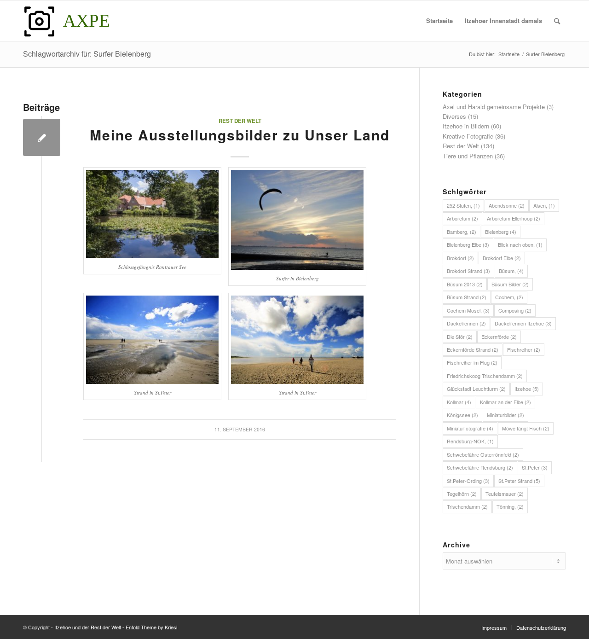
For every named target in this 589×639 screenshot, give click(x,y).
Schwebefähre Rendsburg (480, 467)
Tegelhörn (462, 493)
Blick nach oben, (520, 244)
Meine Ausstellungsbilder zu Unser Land (240, 135)
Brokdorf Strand (468, 270)
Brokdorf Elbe (502, 257)
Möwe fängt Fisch (525, 428)
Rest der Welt (240, 121)
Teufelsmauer (504, 493)
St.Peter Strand (519, 480)
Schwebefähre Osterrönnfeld (483, 454)
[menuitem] (439, 20)
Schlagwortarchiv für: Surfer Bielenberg (87, 53)
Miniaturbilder (505, 414)
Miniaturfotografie (470, 428)
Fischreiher (523, 349)
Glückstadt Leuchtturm (476, 388)
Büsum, (511, 270)
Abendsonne (507, 205)
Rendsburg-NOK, (470, 441)
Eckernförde (499, 336)
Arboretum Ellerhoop (513, 218)
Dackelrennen (466, 323)
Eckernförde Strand (472, 349)
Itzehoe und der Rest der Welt (87, 627)
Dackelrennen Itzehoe (523, 323)
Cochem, (509, 297)
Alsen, (544, 205)
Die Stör (460, 336)
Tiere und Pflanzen (468, 155)
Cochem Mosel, (468, 310)
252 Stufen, (463, 205)
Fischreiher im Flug (472, 362)
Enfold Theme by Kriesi (151, 627)
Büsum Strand (466, 297)
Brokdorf (460, 257)
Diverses (454, 116)
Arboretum (462, 218)
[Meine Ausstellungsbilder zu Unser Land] (41, 137)
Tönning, (510, 506)
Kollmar (459, 402)
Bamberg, (461, 231)
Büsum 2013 (465, 284)
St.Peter (535, 467)
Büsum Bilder (510, 284)
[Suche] (557, 20)
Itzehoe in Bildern (466, 126)
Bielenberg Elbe (468, 244)
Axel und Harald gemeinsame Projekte (494, 106)
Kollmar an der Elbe (505, 402)
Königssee (462, 414)
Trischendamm (467, 506)
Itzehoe (526, 388)
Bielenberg (500, 231)
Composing (514, 310)
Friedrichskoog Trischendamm (485, 375)
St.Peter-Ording (468, 480)
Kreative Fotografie (468, 136)
